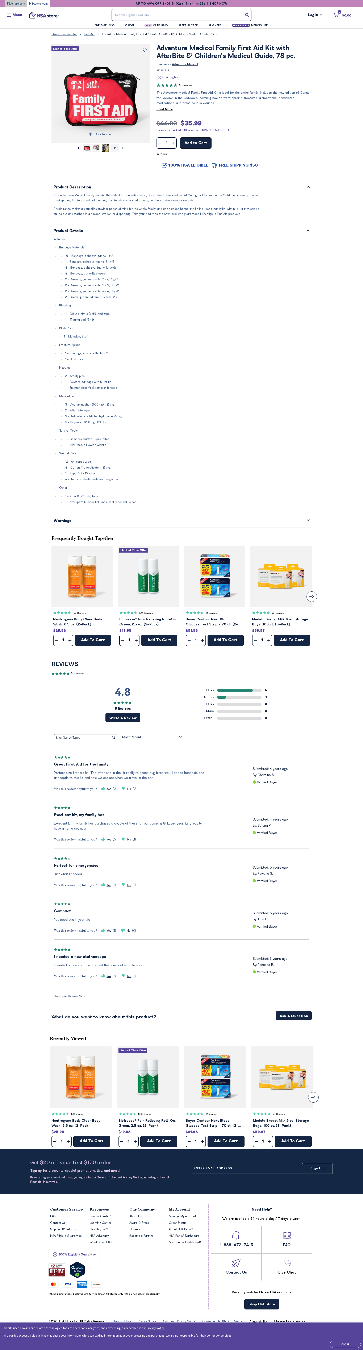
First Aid (89, 34)
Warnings (63, 521)
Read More (165, 109)
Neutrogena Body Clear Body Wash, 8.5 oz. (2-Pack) (77, 621)
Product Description (72, 187)
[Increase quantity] (173, 143)
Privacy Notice (156, 1328)
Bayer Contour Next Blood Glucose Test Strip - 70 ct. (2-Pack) (212, 622)
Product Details (68, 231)
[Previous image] (78, 148)
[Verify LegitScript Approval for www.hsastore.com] (77, 1270)
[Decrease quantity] (160, 143)
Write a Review (123, 718)
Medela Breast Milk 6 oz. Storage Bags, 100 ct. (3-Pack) (280, 621)
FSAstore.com (16, 3)
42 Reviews (211, 613)
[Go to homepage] (44, 14)
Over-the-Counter (64, 34)
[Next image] (123, 148)
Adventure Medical (185, 64)
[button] (82, 576)
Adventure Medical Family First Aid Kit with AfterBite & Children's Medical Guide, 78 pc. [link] (160, 34)
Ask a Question (294, 1016)
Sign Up (317, 1168)
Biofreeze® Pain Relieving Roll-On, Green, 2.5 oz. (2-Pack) (147, 621)
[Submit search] (247, 15)
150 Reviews (79, 613)
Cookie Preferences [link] (289, 1321)
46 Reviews (278, 613)
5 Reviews (185, 85)
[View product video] (114, 148)
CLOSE (345, 1344)
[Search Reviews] (113, 737)
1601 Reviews (146, 613)
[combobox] (181, 15)
